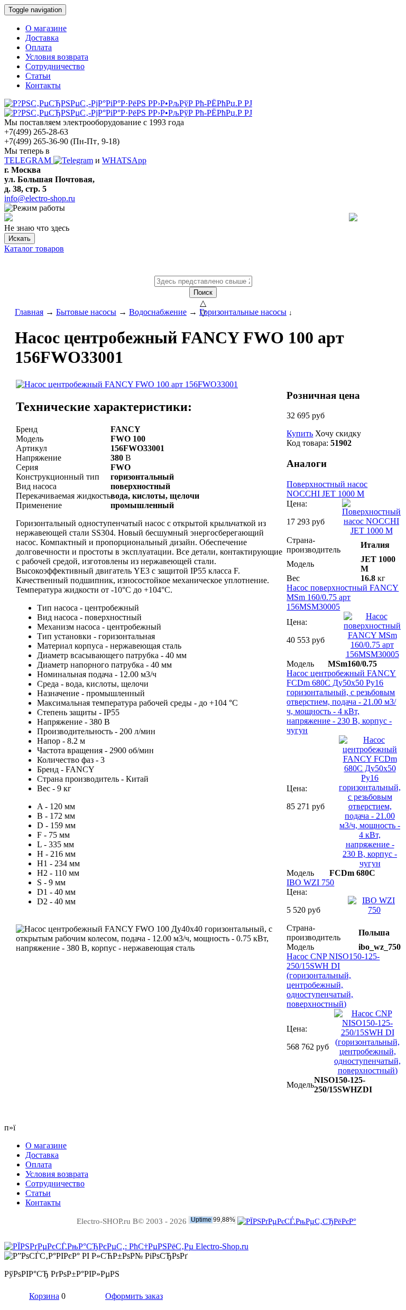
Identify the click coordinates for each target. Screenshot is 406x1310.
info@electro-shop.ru (39, 198)
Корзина (44, 1296)
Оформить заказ (134, 1296)
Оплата (38, 47)
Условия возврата (56, 56)
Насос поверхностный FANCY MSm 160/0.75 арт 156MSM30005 (343, 597)
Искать (19, 238)
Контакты (43, 85)
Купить (300, 433)
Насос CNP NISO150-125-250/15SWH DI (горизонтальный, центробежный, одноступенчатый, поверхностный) (333, 980)
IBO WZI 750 (310, 882)
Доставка (42, 37)
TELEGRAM (28, 160)
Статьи (38, 75)
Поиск (203, 292)
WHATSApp (124, 160)
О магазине (46, 28)
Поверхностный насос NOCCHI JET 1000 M (327, 489)
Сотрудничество (55, 66)
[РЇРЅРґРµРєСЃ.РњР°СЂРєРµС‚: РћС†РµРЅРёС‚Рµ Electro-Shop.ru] (126, 1246)
